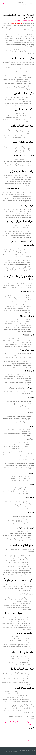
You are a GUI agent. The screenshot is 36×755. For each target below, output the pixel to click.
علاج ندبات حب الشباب (16, 23)
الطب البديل (30, 20)
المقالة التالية (4, 740)
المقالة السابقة (31, 740)
